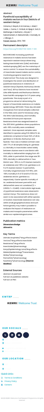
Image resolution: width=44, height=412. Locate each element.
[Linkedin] (12, 335)
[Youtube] (19, 335)
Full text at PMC (9, 280)
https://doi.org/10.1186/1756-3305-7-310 (20, 49)
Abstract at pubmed (12, 274)
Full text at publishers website (15, 277)
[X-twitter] (5, 335)
